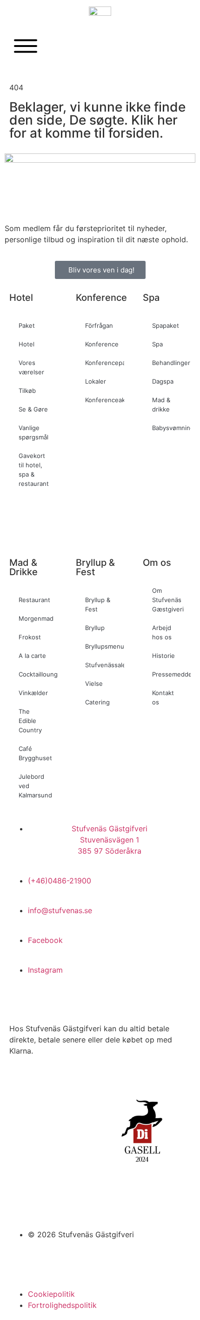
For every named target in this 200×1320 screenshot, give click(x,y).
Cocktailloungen (38, 674)
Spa (157, 344)
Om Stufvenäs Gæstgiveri (168, 600)
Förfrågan (99, 325)
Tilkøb (27, 390)
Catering (97, 702)
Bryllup (95, 627)
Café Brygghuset (35, 753)
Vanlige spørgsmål (33, 432)
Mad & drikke (161, 404)
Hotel (26, 344)
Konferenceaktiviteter (104, 400)
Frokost (30, 637)
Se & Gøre (33, 409)
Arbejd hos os (162, 632)
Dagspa (162, 381)
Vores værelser (31, 367)
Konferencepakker (104, 362)
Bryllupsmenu (104, 646)
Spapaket (165, 325)
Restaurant (34, 600)
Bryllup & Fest (97, 604)
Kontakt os (163, 697)
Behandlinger (171, 362)
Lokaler (95, 381)
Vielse (94, 683)
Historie (163, 655)
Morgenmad (36, 618)
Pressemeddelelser (171, 674)
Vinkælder (33, 692)
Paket (27, 325)
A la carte (32, 655)
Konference (102, 344)
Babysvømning (171, 427)
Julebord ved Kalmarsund (35, 786)
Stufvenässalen (104, 665)
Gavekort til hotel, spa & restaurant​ (34, 469)
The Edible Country (30, 721)
